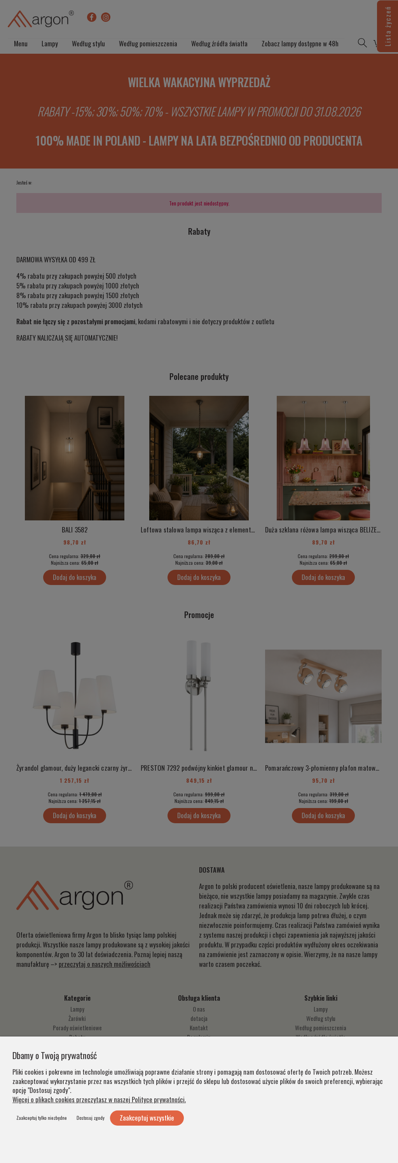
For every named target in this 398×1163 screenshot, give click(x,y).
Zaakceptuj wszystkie (147, 1118)
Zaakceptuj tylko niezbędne (41, 1117)
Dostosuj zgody (91, 1117)
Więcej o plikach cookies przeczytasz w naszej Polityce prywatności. (99, 1099)
